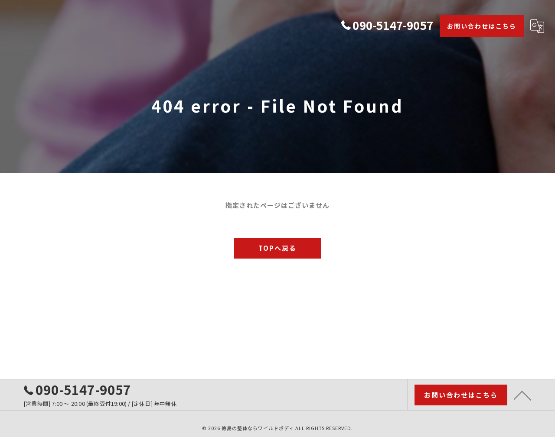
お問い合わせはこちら (481, 26)
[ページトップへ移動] (522, 395)
